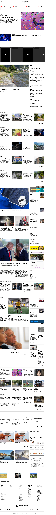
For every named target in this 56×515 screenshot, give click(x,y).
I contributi (20, 500)
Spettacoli (20, 485)
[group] (6, 8)
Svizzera (2, 493)
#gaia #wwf (38, 491)
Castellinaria (20, 492)
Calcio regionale (12, 488)
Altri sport (11, 492)
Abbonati (46, 1)
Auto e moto (29, 495)
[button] (43, 54)
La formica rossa (21, 499)
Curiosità (29, 493)
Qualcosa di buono (39, 488)
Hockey (11, 486)
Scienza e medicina (39, 486)
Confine (2, 497)
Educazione (38, 487)
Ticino (2, 486)
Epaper (49, 1)
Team (37, 500)
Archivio (38, 497)
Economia (20, 494)
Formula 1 (11, 491)
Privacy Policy (2, 509)
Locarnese (2, 488)
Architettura (29, 494)
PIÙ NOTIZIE (41, 107)
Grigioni (2, 491)
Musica (20, 490)
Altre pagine (39, 495)
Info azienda (38, 499)
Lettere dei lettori (30, 485)
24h (37, 496)
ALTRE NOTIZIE (26, 279)
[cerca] (39, 1)
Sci (10, 489)
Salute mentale (30, 498)
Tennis (11, 490)
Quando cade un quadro (31, 497)
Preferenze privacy (12, 509)
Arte (10, 499)
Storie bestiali (29, 492)
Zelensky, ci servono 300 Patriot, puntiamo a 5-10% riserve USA (17, 7)
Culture (11, 498)
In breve (38, 498)
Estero (2, 496)
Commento (20, 497)
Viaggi (28, 490)
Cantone (2, 485)
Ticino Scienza (39, 485)
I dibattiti (29, 486)
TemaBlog (38, 490)
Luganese (2, 489)
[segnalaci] (42, 1)
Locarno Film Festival (22, 491)
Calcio (11, 487)
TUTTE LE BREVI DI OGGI (39, 237)
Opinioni (20, 496)
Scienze (20, 488)
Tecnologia (29, 491)
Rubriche (29, 488)
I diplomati (29, 496)
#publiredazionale (39, 492)
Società (20, 489)
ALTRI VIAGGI (26, 465)
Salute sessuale (30, 499)
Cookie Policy (7, 509)
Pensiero (20, 487)
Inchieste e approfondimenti (30, 489)
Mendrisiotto (2, 490)
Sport (11, 485)
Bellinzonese (2, 487)
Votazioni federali (3, 494)
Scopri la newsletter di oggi (34, 243)
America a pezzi (3, 499)
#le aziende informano (40, 493)
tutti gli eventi (41, 252)
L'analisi (20, 498)
